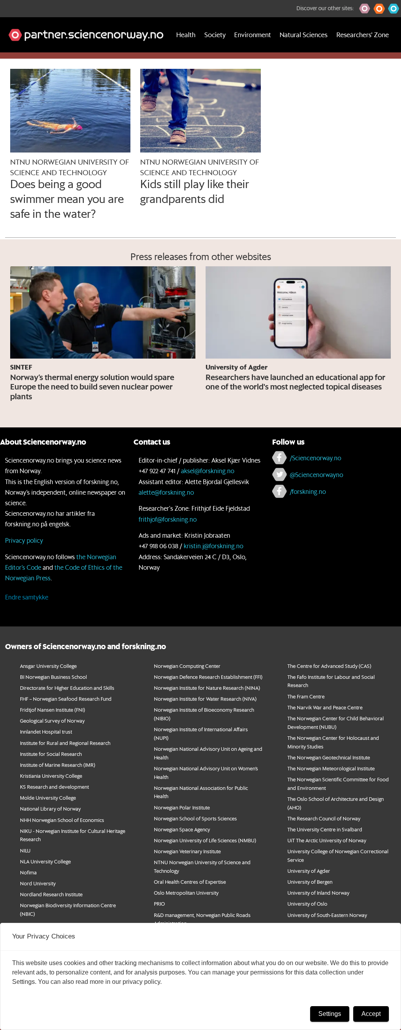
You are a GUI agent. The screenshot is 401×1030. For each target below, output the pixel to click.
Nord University (38, 883)
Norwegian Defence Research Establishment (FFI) (208, 676)
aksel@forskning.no (207, 471)
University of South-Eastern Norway (327, 915)
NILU (25, 850)
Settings (329, 1013)
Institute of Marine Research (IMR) (57, 764)
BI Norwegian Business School (53, 676)
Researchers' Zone (362, 34)
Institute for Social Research (51, 753)
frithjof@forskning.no (168, 519)
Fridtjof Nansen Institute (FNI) (52, 709)
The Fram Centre (306, 696)
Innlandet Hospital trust (46, 731)
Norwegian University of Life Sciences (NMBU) (205, 840)
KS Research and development (54, 786)
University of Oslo (307, 903)
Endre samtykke (26, 597)
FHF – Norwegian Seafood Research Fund (66, 698)
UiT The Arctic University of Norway (326, 840)
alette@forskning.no (166, 492)
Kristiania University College (51, 775)
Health (185, 34)
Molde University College (48, 797)
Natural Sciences (303, 34)
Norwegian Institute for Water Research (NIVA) (205, 698)
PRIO (159, 903)
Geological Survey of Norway (52, 720)
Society (215, 34)
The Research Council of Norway (323, 818)
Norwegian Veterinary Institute (187, 851)
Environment (252, 34)
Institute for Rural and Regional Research (65, 742)
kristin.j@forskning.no (213, 546)
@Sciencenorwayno (316, 474)
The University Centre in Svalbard (324, 829)
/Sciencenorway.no (315, 458)
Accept (371, 1013)
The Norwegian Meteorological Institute (331, 768)
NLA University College (45, 861)
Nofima (28, 872)
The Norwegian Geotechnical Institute (328, 757)
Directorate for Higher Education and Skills (67, 687)
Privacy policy (24, 540)
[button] (364, 9)
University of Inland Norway (318, 892)
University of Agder (308, 870)
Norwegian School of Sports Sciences (195, 818)
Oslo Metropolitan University (186, 892)
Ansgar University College (48, 665)
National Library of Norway (50, 808)
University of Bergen (309, 881)
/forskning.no (308, 491)
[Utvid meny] (10, 61)
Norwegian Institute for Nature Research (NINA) (207, 687)
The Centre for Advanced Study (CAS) (329, 665)
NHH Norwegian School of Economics (62, 819)
